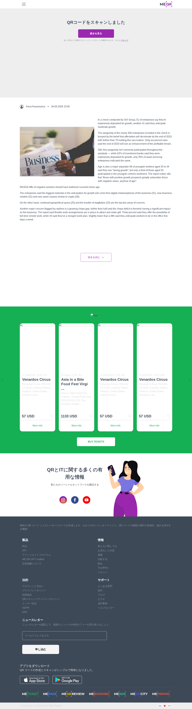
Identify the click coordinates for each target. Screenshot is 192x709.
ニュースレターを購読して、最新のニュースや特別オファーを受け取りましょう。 (66, 624)
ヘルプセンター (106, 607)
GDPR (25, 607)
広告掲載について (31, 563)
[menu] (24, 4)
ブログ (101, 595)
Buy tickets (96, 441)
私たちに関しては (107, 546)
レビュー (102, 572)
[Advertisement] (96, 76)
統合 (100, 563)
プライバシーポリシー (34, 590)
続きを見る (96, 33)
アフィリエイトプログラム (36, 555)
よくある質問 (105, 586)
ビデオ (101, 599)
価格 (100, 555)
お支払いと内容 (106, 550)
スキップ (124, 40)
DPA (24, 612)
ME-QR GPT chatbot (33, 559)
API (24, 550)
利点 (24, 546)
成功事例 (102, 603)
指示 (100, 590)
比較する (102, 559)
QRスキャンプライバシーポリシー (40, 599)
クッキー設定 (29, 603)
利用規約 (27, 595)
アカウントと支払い (33, 586)
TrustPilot (103, 568)
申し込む (40, 649)
